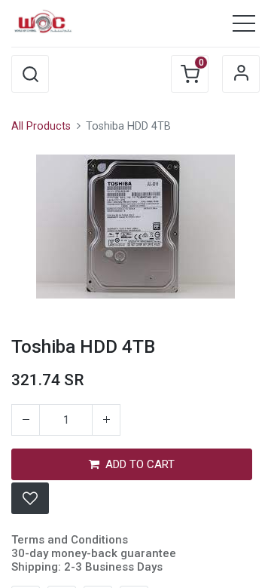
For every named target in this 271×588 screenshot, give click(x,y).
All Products (41, 126)
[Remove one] (25, 420)
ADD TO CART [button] (140, 464)
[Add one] (106, 420)
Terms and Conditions (69, 540)
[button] (30, 74)
